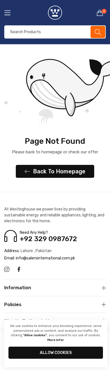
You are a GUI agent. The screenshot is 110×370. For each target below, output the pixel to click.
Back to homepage (59, 171)
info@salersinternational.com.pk (39, 258)
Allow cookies (56, 352)
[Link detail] (6, 269)
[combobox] (55, 32)
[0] (100, 13)
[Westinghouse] (55, 13)
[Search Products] (98, 32)
